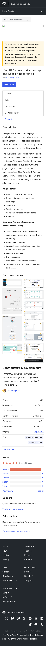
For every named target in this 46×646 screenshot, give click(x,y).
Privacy (5, 559)
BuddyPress (9, 601)
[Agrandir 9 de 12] (40, 325)
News (5, 551)
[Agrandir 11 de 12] (40, 346)
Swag (28, 580)
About (5, 546)
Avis (7, 100)
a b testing (29, 437)
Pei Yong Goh (12, 77)
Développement (12, 113)
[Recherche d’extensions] (28, 19)
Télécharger (9, 84)
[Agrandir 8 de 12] (40, 314)
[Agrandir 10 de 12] (40, 336)
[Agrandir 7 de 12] (40, 304)
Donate (28, 576)
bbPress (7, 597)
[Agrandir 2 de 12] (19, 292)
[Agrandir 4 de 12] (19, 346)
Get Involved (30, 567)
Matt (5, 593)
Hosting (5, 555)
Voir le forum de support (13, 509)
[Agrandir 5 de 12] (40, 282)
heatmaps (39, 437)
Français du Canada (17, 612)
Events (27, 572)
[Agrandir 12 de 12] (40, 357)
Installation (10, 106)
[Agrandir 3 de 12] (19, 319)
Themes (28, 551)
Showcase (29, 546)
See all (41, 491)
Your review (7, 491)
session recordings (35, 442)
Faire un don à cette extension (16, 531)
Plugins (27, 555)
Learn (4, 567)
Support (8, 119)
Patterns (28, 559)
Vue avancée (8, 449)
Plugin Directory (8, 11)
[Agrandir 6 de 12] (40, 293)
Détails (8, 93)
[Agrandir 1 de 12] (19, 282)
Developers (7, 576)
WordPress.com (10, 588)
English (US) (39, 432)
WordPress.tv (9, 580)
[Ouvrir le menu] (42, 3)
